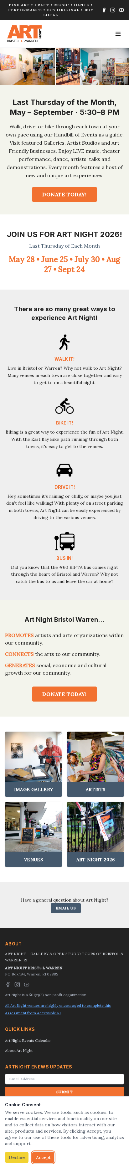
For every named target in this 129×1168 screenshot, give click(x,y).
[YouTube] (121, 10)
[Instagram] (112, 10)
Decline (17, 1157)
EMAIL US (66, 908)
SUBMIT (64, 1091)
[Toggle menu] (118, 34)
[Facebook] (103, 10)
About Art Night (19, 1050)
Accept (43, 1157)
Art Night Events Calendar (28, 1040)
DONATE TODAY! (64, 194)
